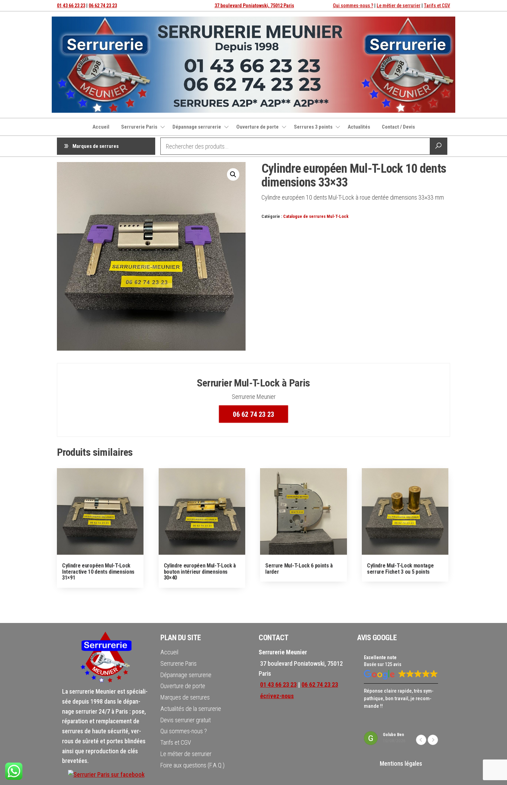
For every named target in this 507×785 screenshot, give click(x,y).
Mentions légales (401, 763)
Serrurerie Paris (139, 127)
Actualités (359, 127)
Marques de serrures (95, 146)
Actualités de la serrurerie (190, 708)
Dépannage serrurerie (196, 127)
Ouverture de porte (257, 127)
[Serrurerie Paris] (106, 774)
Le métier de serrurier (398, 5)
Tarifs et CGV (437, 5)
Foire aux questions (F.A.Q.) (192, 765)
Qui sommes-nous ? (353, 5)
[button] (233, 174)
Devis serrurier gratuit (185, 720)
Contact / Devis (398, 127)
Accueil (100, 127)
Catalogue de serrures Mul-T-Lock (315, 216)
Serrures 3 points (313, 127)
